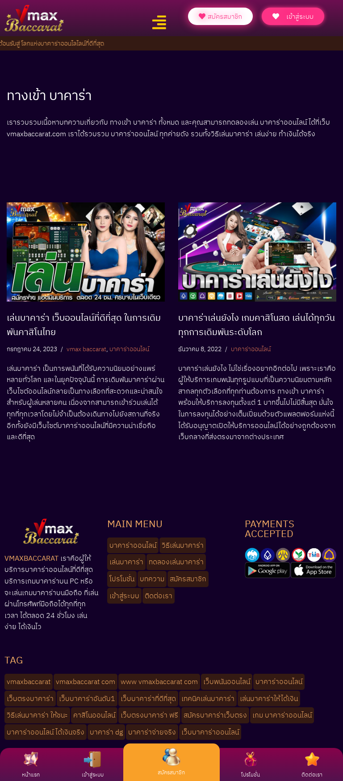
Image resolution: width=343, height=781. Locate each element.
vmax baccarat (86, 348)
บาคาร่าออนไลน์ (129, 348)
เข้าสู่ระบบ (93, 774)
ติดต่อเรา (311, 774)
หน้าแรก (31, 774)
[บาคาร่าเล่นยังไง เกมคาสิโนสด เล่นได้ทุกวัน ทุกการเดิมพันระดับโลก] (257, 251)
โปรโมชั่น (250, 774)
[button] (159, 22)
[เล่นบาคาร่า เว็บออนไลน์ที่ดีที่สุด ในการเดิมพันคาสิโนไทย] (86, 251)
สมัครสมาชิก (171, 772)
